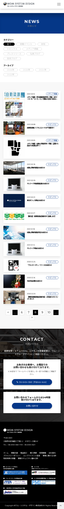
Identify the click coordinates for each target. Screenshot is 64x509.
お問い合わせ (32, 406)
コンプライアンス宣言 (31, 456)
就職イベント (26, 44)
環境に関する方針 (49, 456)
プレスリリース (14, 53)
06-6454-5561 (33, 382)
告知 (43, 44)
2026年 (10, 69)
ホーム (6, 453)
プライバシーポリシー (11, 456)
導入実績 (33, 453)
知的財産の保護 (9, 458)
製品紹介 (23, 453)
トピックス (12, 49)
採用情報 (42, 453)
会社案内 (52, 453)
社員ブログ (35, 53)
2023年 (10, 74)
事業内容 (14, 453)
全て (9, 44)
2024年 (42, 69)
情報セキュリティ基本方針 (28, 458)
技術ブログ (12, 58)
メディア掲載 (32, 49)
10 (49, 312)
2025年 (26, 69)
